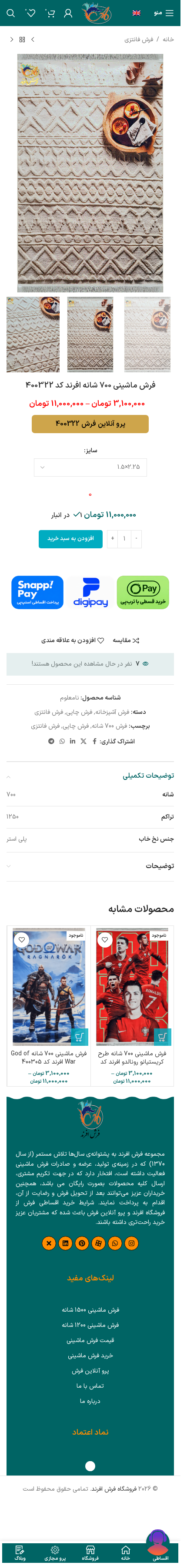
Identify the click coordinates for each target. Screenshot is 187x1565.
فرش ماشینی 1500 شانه (90, 1310)
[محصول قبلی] (32, 40)
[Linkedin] (65, 1243)
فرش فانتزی (138, 39)
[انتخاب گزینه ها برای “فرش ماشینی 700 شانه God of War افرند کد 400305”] (79, 1037)
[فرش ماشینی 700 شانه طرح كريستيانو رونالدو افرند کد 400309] (132, 987)
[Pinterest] (82, 1243)
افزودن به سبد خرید (70, 538)
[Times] (49, 1243)
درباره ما (90, 1401)
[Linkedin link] (72, 742)
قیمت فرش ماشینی (90, 1340)
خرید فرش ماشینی (90, 1355)
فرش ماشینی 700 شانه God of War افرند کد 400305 (49, 1058)
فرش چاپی (79, 712)
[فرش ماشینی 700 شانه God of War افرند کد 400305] (49, 987)
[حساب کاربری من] (68, 13)
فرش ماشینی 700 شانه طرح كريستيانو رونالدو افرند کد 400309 (132, 1062)
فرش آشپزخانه (112, 712)
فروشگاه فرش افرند (114, 1489)
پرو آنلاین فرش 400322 (90, 424)
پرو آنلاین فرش (90, 1371)
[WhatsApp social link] (62, 742)
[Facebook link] (94, 742)
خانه (168, 39)
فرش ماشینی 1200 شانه (90, 1325)
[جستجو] (11, 13)
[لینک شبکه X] (83, 742)
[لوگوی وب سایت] (96, 12)
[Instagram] (131, 1243)
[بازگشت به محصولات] (22, 40)
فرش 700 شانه (109, 726)
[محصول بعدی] (12, 40)
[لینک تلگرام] (51, 742)
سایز (91, 450)
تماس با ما (90, 1386)
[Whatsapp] (115, 1243)
